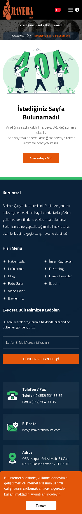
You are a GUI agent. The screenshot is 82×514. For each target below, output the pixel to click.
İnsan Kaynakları (60, 261)
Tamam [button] (41, 505)
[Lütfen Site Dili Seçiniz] (58, 9)
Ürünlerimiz (15, 268)
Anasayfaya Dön (41, 158)
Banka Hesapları (60, 276)
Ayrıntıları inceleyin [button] (45, 494)
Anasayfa (18, 35)
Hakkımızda (15, 261)
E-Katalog (56, 268)
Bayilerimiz (15, 298)
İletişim (53, 283)
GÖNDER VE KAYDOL (39, 359)
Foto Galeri (15, 283)
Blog (11, 276)
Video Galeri (16, 290)
